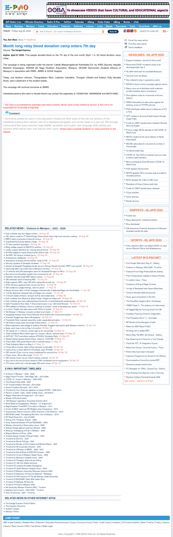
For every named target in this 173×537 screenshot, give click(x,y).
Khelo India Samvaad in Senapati (140, 351)
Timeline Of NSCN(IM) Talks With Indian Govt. (25, 479)
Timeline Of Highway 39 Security (19, 481)
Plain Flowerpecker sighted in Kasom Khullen (145, 275)
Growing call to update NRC (138, 330)
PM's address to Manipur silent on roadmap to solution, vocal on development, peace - (47, 306)
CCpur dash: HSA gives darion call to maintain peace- (33, 341)
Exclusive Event (84, 522)
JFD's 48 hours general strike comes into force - (31, 284)
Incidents (116, 522)
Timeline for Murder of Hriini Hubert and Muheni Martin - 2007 (31, 444)
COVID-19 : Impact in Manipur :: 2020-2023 (24, 379)
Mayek (109, 26)
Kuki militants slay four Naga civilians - (27, 233)
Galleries (78, 26)
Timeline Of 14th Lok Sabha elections (21, 463)
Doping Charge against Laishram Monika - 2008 (26, 427)
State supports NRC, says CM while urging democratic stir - (36, 282)
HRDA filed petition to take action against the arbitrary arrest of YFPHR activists (145, 103)
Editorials (40, 522)
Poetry (158, 522)
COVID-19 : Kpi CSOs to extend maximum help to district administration (146, 156)
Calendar (79, 21)
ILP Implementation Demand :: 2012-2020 (23, 384)
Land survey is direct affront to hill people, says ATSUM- (34, 349)
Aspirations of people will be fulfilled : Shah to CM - (32, 260)
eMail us (157, 26)
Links (100, 26)
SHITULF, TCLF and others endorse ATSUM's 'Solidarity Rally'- (37, 336)
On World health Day (135, 150)
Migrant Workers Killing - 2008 (18, 433)
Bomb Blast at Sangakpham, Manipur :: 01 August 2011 (29, 403)
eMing (117, 21)
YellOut (67, 21)
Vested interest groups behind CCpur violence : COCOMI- (35, 338)
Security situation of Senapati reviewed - (28, 263)
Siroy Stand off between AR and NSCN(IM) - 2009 (26, 422)
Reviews (18, 26)
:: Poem (136, 280)
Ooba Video (104, 21)
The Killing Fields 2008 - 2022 (18, 382)
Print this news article (137, 43)
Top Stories (36, 526)
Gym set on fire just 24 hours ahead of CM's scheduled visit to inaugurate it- (42, 360)
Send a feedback (135, 47)
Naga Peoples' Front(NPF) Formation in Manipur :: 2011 (29, 406)
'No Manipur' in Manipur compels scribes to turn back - (34, 311)
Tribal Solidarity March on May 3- (25, 344)
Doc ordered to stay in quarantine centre (143, 79)
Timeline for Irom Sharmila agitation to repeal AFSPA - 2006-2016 (33, 390)
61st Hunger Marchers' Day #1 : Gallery (142, 263)
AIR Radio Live (13, 21)
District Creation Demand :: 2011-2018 (22, 387)
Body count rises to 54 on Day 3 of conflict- (29, 328)
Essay (73, 522)
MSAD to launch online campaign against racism (146, 84)
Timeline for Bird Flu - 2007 (17, 438)
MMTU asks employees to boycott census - (29, 239)
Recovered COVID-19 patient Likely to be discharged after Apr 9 (143, 66)
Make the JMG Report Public (138, 326)
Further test (131, 215)
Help (60, 533)
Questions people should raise (139, 364)
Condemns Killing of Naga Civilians (141, 284)
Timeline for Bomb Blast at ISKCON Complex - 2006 (28, 452)
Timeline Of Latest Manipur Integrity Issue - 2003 (26, 468)
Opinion (166, 522)
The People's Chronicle (15, 506)
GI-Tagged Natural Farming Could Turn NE (144, 309)
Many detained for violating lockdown (141, 219)
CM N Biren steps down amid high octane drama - (32, 322)
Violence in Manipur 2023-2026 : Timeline (143, 267)
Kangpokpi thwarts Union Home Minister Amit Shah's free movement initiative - (44, 314)
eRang (91, 21)
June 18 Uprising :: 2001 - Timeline (20, 492)
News (8, 26)
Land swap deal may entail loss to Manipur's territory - (33, 268)
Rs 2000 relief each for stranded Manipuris (144, 71)
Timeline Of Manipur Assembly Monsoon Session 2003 (29, 471)
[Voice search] (103, 31)
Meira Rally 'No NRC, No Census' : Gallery (144, 334)
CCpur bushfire (132, 192)
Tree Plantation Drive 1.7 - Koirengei (141, 318)
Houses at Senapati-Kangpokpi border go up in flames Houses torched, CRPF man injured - (49, 266)
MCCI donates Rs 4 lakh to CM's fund (142, 179)
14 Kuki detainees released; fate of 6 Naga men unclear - (34, 293)
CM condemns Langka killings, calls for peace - (31, 287)
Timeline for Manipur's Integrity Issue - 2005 (24, 457)
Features (65, 26)
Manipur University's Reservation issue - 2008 (25, 425)
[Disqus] (62, 179)
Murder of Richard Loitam (16, 398)
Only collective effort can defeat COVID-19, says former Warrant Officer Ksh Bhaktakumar (146, 247)
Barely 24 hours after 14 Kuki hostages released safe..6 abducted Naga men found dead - (48, 290)
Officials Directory (34, 21)
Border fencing (132, 201)
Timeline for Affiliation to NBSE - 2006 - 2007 (25, 449)
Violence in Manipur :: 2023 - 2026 (20, 373)
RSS (27, 526)
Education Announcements (57, 522)
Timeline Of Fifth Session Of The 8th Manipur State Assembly (32, 476)
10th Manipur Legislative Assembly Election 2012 (26, 400)
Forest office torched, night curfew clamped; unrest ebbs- (34, 347)
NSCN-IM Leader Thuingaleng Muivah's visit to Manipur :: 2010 (32, 414)
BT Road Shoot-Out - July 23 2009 (20, 417)
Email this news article (138, 40)
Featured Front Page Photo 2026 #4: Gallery (144, 271)
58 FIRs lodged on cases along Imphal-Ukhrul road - (33, 252)
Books (126, 21)
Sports (7, 526)
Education (52, 26)
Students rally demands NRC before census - (30, 276)
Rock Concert (17, 526)
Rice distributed (132, 224)
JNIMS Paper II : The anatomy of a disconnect (145, 305)
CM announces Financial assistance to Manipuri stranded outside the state (146, 229)
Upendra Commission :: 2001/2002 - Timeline (25, 490)
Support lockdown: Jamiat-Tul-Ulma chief (143, 60)
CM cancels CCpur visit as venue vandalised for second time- (36, 352)
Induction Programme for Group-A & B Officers (146, 356)
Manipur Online (12, 511)
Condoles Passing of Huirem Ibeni (143, 313)
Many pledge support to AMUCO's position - (29, 247)
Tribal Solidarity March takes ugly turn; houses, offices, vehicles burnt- (40, 333)
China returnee (132, 196)
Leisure (90, 26)
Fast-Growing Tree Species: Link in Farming (145, 372)
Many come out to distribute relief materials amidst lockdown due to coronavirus (144, 89)
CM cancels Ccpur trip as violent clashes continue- (32, 357)
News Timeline (147, 522)
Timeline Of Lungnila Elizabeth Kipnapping (24, 465)
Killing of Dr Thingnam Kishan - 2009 (21, 419)
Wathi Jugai (48, 526)
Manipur (30, 26)
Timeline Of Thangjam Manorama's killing (23, 460)
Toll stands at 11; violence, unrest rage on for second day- (35, 330)
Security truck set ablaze (136, 75)
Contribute (144, 26)
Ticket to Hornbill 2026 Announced (140, 292)
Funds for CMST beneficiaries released (142, 188)
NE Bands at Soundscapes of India (140, 322)
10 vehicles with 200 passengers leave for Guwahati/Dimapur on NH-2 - (41, 271)
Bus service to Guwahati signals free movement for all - (34, 274)
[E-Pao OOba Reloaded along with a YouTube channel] (108, 16)
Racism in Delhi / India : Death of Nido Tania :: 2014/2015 (29, 392)
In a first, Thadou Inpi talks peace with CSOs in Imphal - (34, 309)
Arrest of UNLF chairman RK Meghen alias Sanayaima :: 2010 (32, 409)
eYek (136, 21)
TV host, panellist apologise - (23, 244)
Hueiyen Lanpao (12, 508)
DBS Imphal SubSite (12, 522)
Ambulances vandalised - (21, 257)
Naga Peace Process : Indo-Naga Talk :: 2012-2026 (27, 376)
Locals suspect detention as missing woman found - (32, 249)
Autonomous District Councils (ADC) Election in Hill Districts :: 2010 (34, 411)
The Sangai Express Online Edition (20, 503)
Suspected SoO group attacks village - (27, 241)
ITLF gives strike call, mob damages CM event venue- (33, 363)
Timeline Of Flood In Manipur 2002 (20, 484)
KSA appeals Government (137, 168)
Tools (132, 26)
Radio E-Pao (53, 21)
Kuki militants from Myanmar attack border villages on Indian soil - (39, 298)
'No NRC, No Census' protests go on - (26, 255)
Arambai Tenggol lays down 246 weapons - (29, 317)
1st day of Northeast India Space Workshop (144, 288)
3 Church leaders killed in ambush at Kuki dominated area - (36, 295)
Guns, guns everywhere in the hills (140, 296)
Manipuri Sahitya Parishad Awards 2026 (143, 377)
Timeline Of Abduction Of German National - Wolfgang (29, 473)
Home (20, 39)
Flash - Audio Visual (101, 522)
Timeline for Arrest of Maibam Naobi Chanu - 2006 (27, 454)
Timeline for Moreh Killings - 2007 (20, 441)
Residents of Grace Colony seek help (141, 184)
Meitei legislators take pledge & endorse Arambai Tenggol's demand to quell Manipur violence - (51, 325)
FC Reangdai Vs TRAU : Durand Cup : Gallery (145, 368)
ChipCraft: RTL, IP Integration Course (141, 343)
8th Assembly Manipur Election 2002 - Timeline (26, 487)
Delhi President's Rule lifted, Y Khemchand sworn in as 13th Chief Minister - (43, 303)
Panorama (121, 26)
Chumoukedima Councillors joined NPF (143, 360)
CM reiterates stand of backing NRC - (26, 279)
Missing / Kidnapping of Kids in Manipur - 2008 (25, 430)
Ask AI (113, 31)
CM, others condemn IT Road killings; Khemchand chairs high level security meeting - (47, 236)
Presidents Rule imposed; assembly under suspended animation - (38, 320)
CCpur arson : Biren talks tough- (24, 355)
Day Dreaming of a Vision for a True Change (144, 339)
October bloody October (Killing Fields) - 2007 (25, 436)
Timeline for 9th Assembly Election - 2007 (23, 446)
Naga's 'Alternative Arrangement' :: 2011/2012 (25, 395)
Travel (41, 26)
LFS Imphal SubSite (130, 522)
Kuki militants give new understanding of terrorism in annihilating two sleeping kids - (46, 301)
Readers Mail (28, 522)
